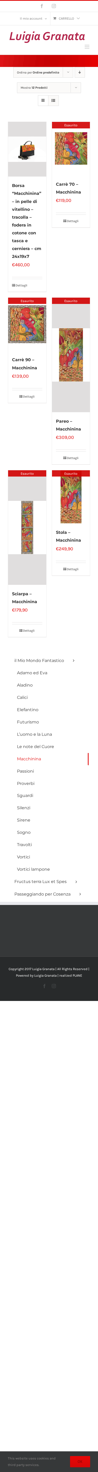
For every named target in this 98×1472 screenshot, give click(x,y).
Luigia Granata (45, 975)
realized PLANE (70, 975)
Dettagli (21, 285)
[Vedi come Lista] (53, 100)
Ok (80, 1461)
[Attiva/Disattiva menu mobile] (87, 46)
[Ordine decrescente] (80, 72)
